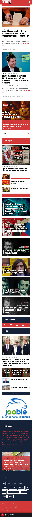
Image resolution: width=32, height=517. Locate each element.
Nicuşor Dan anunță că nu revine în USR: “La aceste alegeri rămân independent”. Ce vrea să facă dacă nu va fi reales (16, 79)
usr (22, 96)
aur (4, 483)
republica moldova (13, 492)
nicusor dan (18, 96)
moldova (21, 487)
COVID (20, 483)
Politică (3, 48)
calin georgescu (12, 483)
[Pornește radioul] (2, 515)
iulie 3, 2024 (4, 29)
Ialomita (5, 487)
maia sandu (13, 487)
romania (23, 492)
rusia (4, 496)
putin (4, 492)
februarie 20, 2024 (6, 73)
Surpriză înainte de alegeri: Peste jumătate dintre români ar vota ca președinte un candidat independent (15, 34)
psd (27, 487)
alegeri (3, 49)
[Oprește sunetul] (30, 515)
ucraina (10, 496)
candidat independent (10, 49)
